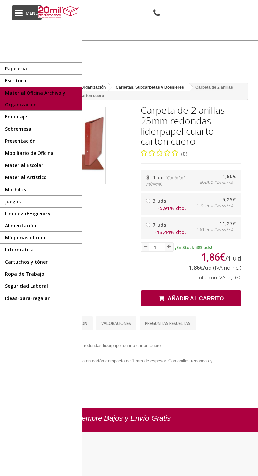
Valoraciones (116, 323)
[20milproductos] (59, 12)
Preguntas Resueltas (167, 323)
